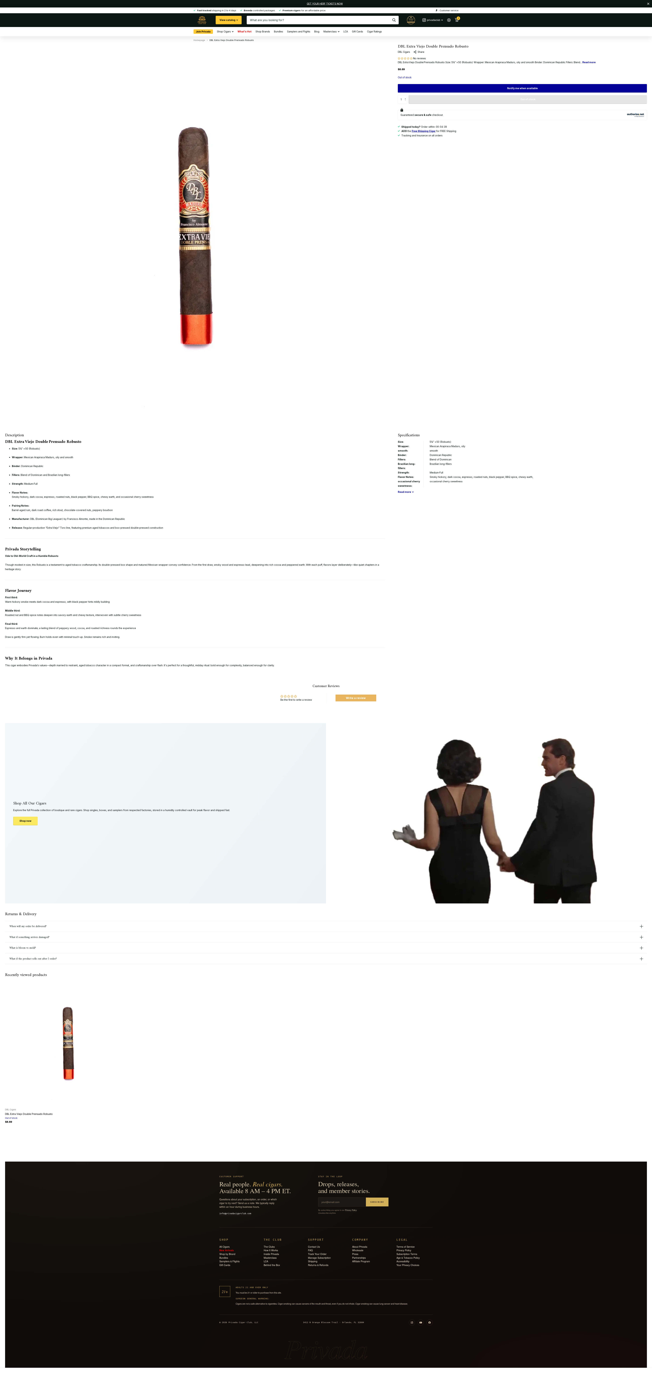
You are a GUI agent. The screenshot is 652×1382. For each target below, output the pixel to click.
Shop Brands (263, 31)
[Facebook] (430, 1323)
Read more (589, 62)
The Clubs (269, 1246)
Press (355, 1254)
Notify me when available (522, 88)
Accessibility (402, 1261)
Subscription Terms (406, 1254)
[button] (405, 58)
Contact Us (314, 1246)
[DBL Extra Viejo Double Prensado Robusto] (68, 1043)
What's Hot (244, 31)
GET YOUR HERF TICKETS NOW (325, 3)
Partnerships (359, 1257)
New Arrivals (226, 1250)
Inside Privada (271, 1254)
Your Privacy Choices (407, 1265)
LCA (345, 31)
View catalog (228, 20)
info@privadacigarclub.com (235, 1213)
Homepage (199, 40)
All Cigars (224, 1246)
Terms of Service (405, 1246)
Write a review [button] (356, 698)
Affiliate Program (361, 1261)
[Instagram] (412, 1323)
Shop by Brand (227, 1254)
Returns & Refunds (318, 1265)
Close (648, 3)
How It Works (271, 1250)
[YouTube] (421, 1323)
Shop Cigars (224, 31)
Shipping (312, 1261)
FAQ (310, 1250)
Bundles (278, 31)
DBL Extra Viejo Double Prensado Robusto (29, 1113)
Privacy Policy (351, 1210)
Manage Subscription (319, 1257)
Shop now (25, 820)
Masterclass (330, 31)
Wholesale (357, 1250)
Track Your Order (317, 1254)
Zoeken (394, 20)
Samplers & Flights (229, 1261)
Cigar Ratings (374, 31)
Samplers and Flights (298, 31)
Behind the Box (272, 1265)
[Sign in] (449, 20)
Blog (316, 31)
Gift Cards (357, 31)
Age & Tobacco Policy (408, 1257)
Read (404, 491)
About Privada (359, 1246)
